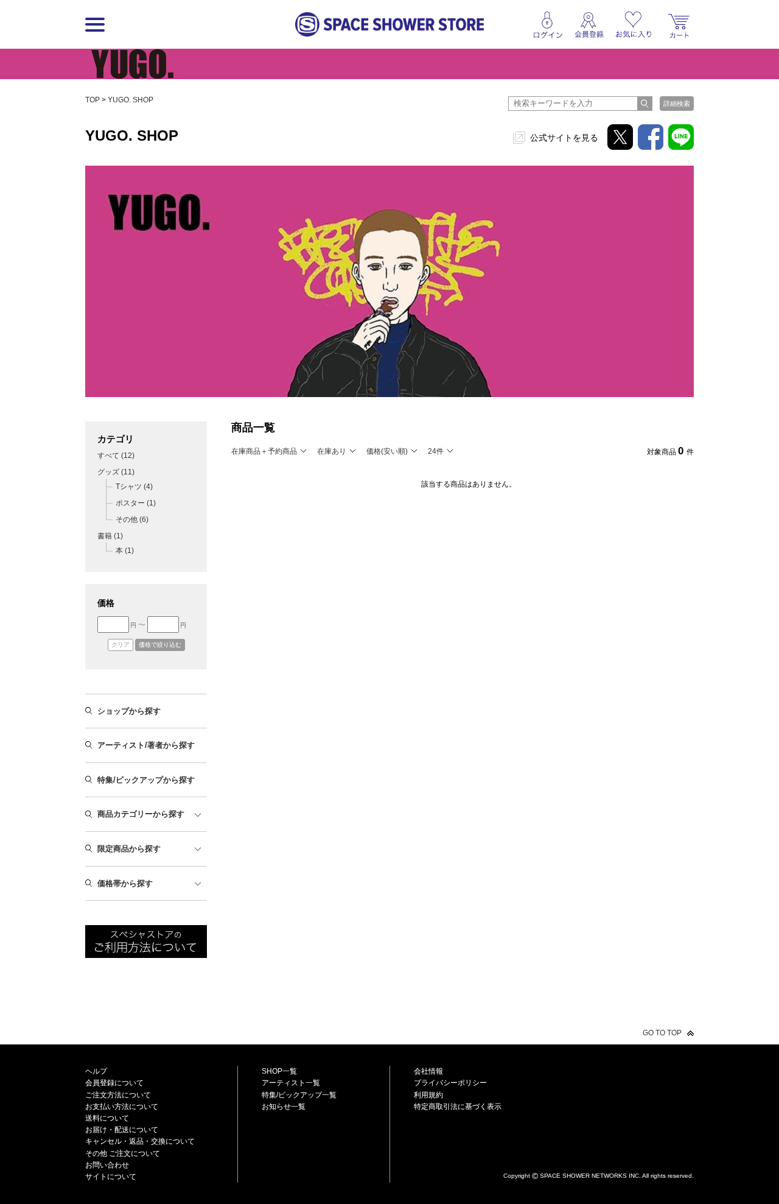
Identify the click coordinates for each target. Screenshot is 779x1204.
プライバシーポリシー (450, 1083)
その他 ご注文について (122, 1153)
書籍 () (110, 536)
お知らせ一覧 (284, 1106)
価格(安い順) (387, 451)
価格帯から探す (125, 883)
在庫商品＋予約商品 (264, 451)
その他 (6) (132, 519)
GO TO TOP (662, 1033)
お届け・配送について (121, 1129)
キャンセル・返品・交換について (140, 1141)
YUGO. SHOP (130, 100)
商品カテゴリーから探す (140, 814)
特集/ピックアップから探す (146, 779)
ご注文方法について (118, 1095)
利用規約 (428, 1095)
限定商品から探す (129, 848)
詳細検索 (676, 103)
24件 (436, 451)
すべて (115, 455)
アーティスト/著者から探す (146, 745)
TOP (92, 100)
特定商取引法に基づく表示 (457, 1106)
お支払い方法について (121, 1106)
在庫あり (331, 451)
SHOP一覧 (279, 1071)
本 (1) (125, 550)
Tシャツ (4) (134, 486)
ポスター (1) (136, 503)
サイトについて (110, 1176)
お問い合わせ (107, 1165)
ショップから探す (129, 711)
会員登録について (114, 1083)
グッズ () (115, 472)
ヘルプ (96, 1071)
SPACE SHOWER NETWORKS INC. (590, 1175)
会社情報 (428, 1071)
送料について (107, 1118)
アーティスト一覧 (291, 1083)
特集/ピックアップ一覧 (299, 1095)
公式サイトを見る (564, 138)
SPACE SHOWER (598, 1155)
